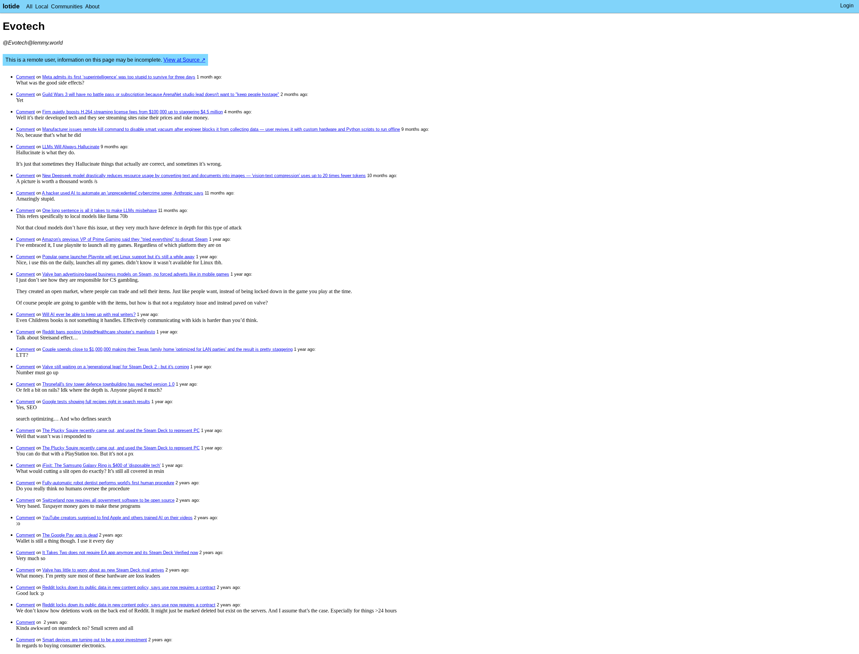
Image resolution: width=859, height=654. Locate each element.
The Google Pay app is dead (70, 535)
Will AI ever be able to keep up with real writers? (89, 314)
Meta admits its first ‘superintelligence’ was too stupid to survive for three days (118, 76)
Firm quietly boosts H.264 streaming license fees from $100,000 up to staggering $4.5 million (132, 111)
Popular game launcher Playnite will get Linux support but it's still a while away (118, 256)
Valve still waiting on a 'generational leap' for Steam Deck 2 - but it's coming (115, 366)
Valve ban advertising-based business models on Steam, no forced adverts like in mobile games (135, 274)
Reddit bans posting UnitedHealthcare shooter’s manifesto (98, 331)
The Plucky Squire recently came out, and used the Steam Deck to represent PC (121, 430)
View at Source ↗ (184, 60)
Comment (25, 76)
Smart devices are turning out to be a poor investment (94, 639)
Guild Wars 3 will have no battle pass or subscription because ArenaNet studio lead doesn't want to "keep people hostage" (160, 94)
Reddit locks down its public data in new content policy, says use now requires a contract (128, 587)
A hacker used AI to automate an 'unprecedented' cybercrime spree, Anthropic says (122, 193)
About (92, 6)
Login (847, 5)
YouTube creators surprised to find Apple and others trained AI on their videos (117, 517)
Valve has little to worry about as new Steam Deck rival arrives (103, 570)
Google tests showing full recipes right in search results (96, 401)
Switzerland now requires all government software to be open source (108, 500)
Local (41, 6)
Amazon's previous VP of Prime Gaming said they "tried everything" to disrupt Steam (125, 239)
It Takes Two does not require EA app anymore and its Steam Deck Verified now (120, 552)
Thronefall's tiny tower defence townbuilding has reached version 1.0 (108, 384)
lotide (11, 6)
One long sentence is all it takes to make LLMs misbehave (99, 210)
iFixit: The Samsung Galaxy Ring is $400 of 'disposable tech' (101, 465)
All (29, 6)
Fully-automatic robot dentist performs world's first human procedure (108, 482)
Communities (67, 6)
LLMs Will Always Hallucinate (70, 146)
